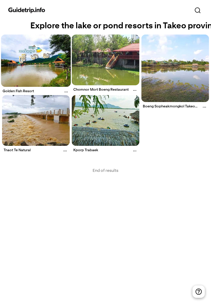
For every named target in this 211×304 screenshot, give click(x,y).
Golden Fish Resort (18, 91)
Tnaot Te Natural (17, 150)
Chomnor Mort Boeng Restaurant (101, 89)
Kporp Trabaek (85, 150)
